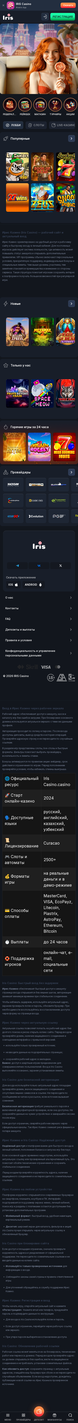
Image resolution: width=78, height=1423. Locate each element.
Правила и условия (18, 640)
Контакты (12, 608)
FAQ (7, 618)
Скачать (68, 5)
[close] (3, 5)
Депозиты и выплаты (20, 629)
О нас (9, 597)
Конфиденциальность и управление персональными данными (30, 653)
